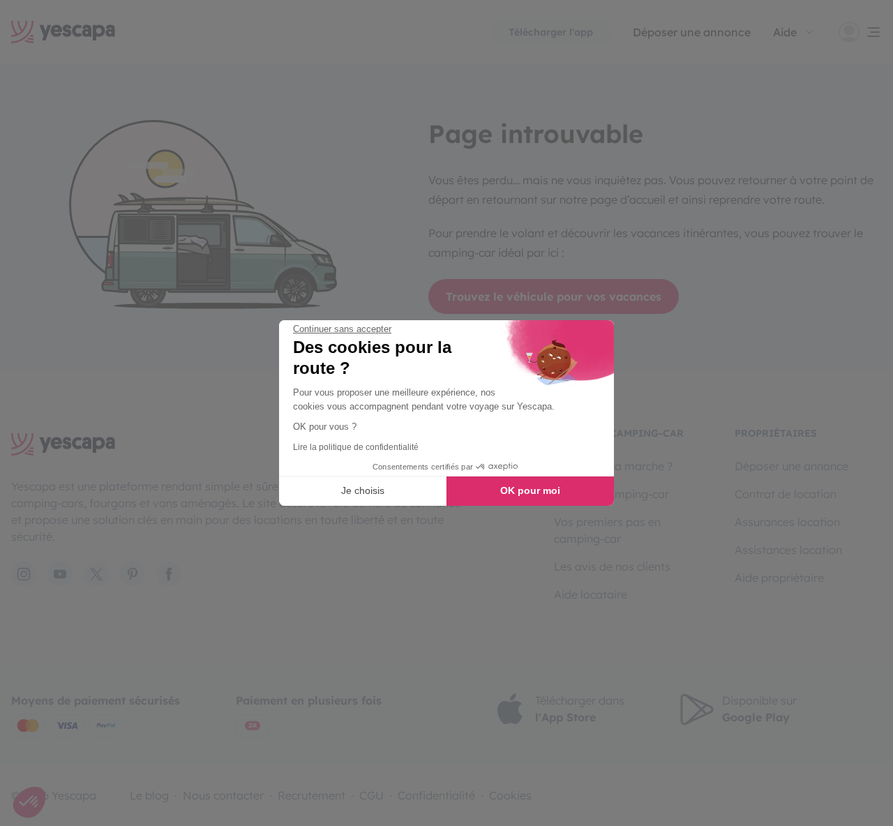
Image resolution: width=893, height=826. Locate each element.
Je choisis (362, 490)
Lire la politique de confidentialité (356, 447)
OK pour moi (530, 490)
